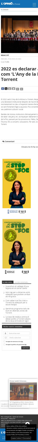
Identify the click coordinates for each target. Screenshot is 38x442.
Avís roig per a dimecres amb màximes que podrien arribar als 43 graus (18, 293)
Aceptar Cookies (16, 438)
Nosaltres (4, 417)
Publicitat (12, 417)
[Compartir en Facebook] (2, 88)
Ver (22, 340)
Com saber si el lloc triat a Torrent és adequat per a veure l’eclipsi (16, 301)
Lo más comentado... (22, 281)
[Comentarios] (13, 88)
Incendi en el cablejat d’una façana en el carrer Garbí (17, 286)
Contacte (5, 9)
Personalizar (26, 438)
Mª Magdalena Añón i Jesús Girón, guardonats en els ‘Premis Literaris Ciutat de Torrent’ (22, 404)
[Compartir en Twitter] (6, 88)
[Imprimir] (9, 88)
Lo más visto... (8, 281)
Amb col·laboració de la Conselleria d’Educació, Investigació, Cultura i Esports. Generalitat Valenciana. (16, 421)
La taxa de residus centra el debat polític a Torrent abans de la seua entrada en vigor (18, 317)
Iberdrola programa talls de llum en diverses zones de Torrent (17, 309)
